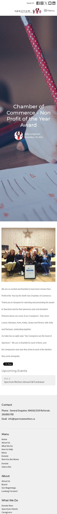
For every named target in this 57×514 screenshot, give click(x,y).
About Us (6, 442)
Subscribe (6, 466)
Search (30, 3)
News (4, 452)
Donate (5, 456)
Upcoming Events (14, 371)
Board (4, 484)
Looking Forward (9, 491)
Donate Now (7, 505)
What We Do (7, 446)
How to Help (7, 449)
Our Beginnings (9, 487)
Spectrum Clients (10, 508)
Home (4, 439)
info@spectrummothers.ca (21, 418)
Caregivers (7, 512)
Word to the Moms (10, 459)
